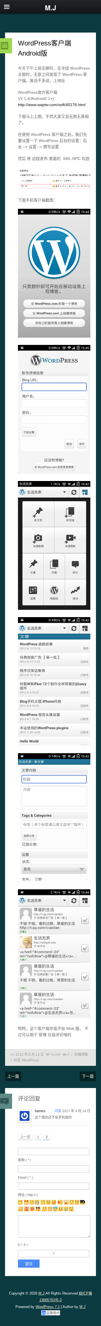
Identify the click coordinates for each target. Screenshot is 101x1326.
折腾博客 (81, 1055)
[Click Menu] (6, 6)
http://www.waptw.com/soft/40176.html (52, 104)
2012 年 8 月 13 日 (30, 1055)
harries (40, 1111)
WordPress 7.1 (48, 1307)
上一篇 (13, 1076)
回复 (58, 1111)
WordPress (30, 1060)
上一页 (25, 1137)
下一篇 (88, 1076)
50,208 (55, 1054)
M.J (41, 1293)
